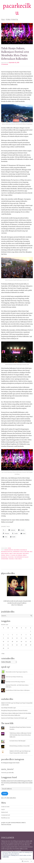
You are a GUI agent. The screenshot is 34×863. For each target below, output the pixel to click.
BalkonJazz (23, 549)
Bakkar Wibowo (8, 549)
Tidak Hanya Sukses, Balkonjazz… (22, 690)
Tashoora (11, 557)
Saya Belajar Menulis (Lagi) (8, 707)
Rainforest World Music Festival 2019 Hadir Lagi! (14, 718)
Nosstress (26, 553)
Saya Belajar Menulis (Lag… (16, 676)
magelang (19, 553)
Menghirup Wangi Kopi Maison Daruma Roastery (14, 710)
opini (9, 548)
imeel (7, 676)
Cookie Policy (5, 856)
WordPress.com (5, 818)
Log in (3, 809)
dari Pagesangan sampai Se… (21, 671)
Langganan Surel (9, 777)
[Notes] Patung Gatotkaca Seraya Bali (19, 746)
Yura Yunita (18, 558)
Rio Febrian (19, 555)
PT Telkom (12, 555)
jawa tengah (5, 553)
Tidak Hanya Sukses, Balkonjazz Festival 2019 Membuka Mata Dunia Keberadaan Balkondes (15, 53)
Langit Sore (12, 553)
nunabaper (8, 681)
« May (2, 653)
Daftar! (5, 793)
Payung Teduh (5, 555)
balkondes (17, 549)
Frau (31, 551)
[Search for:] (17, 615)
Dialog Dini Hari (24, 551)
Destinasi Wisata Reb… (11, 685)
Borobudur (16, 551)
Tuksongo (11, 558)
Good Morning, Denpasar (19, 681)
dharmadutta (9, 671)
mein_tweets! (7, 769)
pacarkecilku (17, 9)
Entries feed (4, 812)
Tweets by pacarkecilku (7, 772)
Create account (5, 806)
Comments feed (5, 815)
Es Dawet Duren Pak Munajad (17, 741)
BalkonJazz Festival (7, 551)
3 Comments (4, 64)
